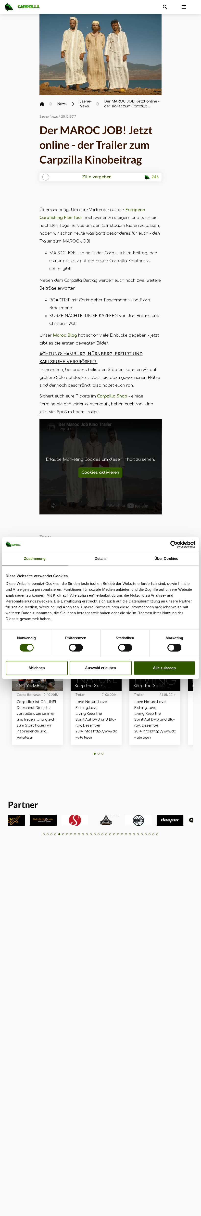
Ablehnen (36, 668)
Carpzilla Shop (112, 396)
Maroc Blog (65, 335)
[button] (95, 754)
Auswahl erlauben (100, 668)
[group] (30, 820)
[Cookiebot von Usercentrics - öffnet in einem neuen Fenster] (173, 544)
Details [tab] (101, 558)
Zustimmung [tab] (35, 558)
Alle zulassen (164, 668)
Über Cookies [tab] (166, 558)
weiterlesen (25, 737)
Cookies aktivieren (100, 472)
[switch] (76, 648)
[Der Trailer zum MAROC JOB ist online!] (100, 54)
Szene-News (48, 116)
